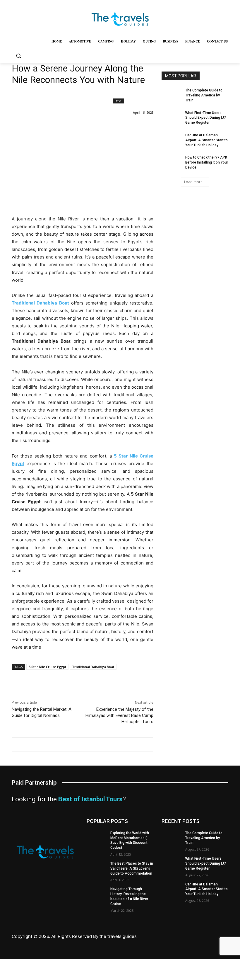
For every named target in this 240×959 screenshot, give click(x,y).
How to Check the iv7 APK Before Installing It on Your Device (206, 162)
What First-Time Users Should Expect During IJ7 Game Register (205, 118)
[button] (18, 55)
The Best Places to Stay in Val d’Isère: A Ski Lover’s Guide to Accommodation (131, 868)
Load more (193, 181)
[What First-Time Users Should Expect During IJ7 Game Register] (171, 117)
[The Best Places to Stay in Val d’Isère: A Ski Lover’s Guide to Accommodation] (97, 868)
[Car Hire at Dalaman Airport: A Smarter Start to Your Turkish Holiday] (171, 140)
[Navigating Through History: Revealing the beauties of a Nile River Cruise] (97, 894)
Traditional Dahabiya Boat (93, 666)
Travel (118, 101)
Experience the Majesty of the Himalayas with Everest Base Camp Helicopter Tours (119, 715)
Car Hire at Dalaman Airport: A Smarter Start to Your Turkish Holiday (206, 140)
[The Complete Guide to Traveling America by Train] (171, 95)
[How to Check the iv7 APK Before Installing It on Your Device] (171, 162)
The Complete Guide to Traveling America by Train (203, 95)
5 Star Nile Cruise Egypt (47, 666)
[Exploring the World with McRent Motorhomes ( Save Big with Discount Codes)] (97, 838)
